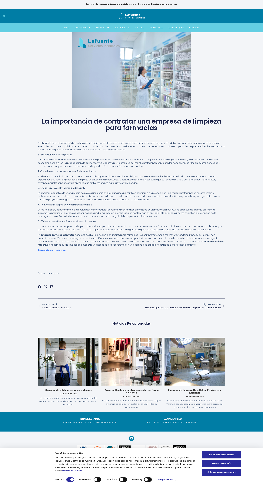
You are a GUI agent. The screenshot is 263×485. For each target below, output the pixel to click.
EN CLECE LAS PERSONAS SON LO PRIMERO (172, 422)
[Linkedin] (131, 438)
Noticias (139, 27)
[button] (39, 286)
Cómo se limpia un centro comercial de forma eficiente (132, 391)
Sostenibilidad (122, 27)
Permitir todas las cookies (221, 454)
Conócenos (81, 27)
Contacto (194, 27)
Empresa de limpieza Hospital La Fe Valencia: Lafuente (194, 391)
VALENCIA (69, 422)
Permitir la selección (221, 463)
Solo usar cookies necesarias (221, 472)
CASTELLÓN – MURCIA (105, 422)
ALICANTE (83, 422)
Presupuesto (156, 27)
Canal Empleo (176, 27)
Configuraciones (165, 479)
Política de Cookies (72, 471)
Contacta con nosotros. (52, 250)
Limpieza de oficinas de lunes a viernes (68, 390)
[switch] (97, 479)
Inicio (66, 27)
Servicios (101, 27)
